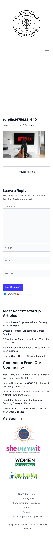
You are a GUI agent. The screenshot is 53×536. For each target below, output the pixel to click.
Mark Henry (9, 374)
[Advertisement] (26, 82)
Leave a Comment (12, 125)
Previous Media (26, 172)
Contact (27, 512)
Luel (5, 383)
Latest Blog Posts (26, 498)
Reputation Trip (11, 400)
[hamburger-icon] (47, 50)
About (27, 507)
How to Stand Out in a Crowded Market (24, 356)
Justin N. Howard (12, 391)
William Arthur (10, 408)
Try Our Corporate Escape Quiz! (26, 516)
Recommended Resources (26, 503)
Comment (9, 206)
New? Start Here (26, 494)
